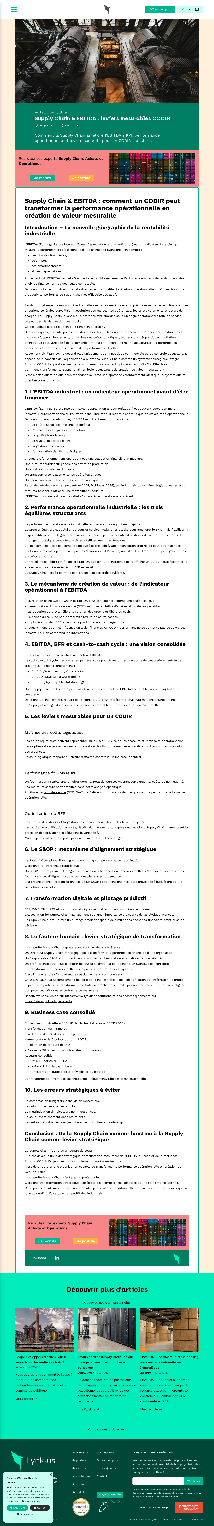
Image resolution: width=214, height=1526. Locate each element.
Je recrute (79, 1468)
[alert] (28, 1497)
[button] (28, 1514)
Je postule (79, 1460)
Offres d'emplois (107, 1460)
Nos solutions (81, 1476)
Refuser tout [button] (40, 1508)
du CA (100, 741)
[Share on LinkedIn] (57, 1257)
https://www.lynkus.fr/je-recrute (48, 1001)
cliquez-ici (174, 1496)
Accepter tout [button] (17, 1508)
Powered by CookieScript (28, 1519)
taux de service (55, 792)
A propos (78, 1484)
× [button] (50, 1474)
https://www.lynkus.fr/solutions (88, 996)
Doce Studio (194, 1519)
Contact (102, 1476)
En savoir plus (33, 1501)
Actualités (79, 1492)
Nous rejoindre (106, 1468)
